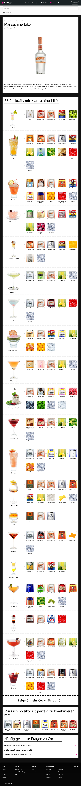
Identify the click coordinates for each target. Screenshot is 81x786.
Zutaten (52, 3)
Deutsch (48, 772)
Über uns (34, 769)
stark (5, 28)
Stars (16, 774)
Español (48, 774)
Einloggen (75, 3)
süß (14, 28)
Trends (27, 3)
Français (60, 769)
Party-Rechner (18, 769)
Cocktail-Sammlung (20, 772)
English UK (48, 769)
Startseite (6, 21)
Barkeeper (35, 3)
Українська (61, 772)
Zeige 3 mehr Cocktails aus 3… (40, 700)
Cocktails (44, 3)
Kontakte (34, 772)
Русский (60, 774)
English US (48, 777)
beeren (10, 28)
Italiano (60, 777)
